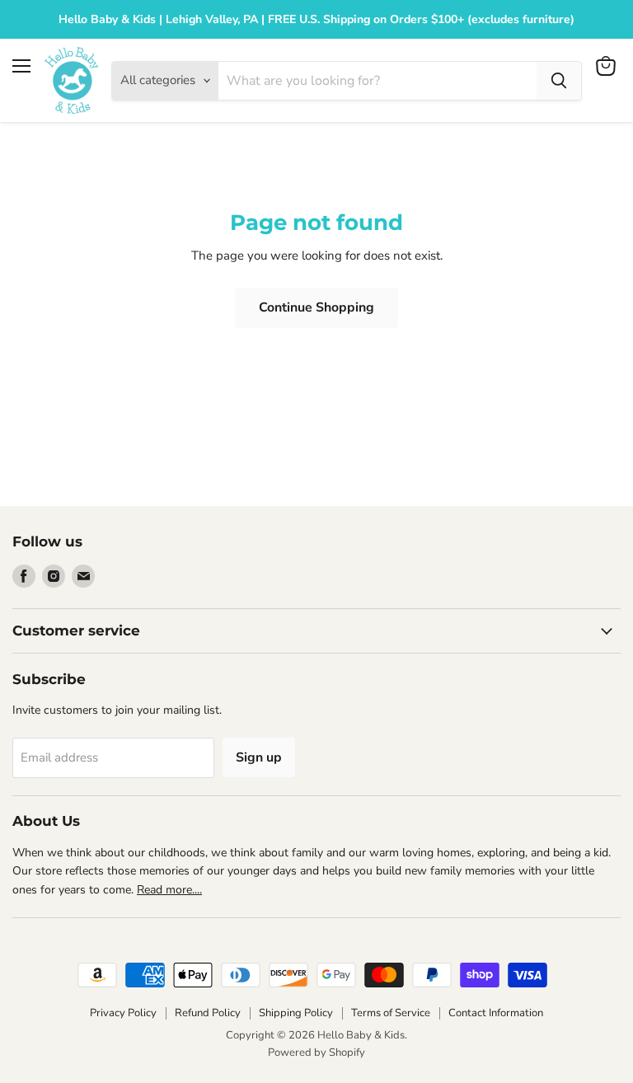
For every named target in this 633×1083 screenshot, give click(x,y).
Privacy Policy (123, 1013)
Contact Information (495, 1013)
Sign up (259, 757)
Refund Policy (208, 1013)
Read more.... (169, 890)
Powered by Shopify (316, 1052)
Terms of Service (390, 1013)
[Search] (559, 81)
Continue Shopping (316, 307)
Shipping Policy (296, 1013)
